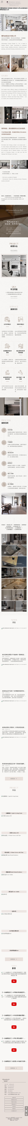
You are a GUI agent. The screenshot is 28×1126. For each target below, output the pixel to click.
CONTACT (14, 1111)
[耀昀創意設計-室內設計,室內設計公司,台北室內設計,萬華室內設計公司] (14, 3)
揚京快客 (13, 1117)
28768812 (10, 1091)
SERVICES (14, 1099)
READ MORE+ (14, 250)
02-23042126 (11, 1085)
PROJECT (14, 1104)
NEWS (14, 1108)
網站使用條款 (16, 1118)
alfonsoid (11, 1084)
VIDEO (14, 1106)
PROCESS (14, 1102)
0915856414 (11, 1087)
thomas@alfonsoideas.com (14, 1092)
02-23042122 (11, 1089)
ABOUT (14, 1097)
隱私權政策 (10, 1118)
